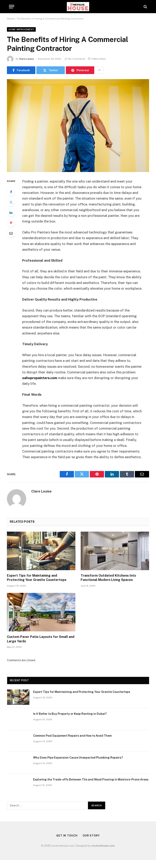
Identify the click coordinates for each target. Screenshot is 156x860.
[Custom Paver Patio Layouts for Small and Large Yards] (41, 612)
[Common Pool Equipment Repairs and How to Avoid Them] (18, 741)
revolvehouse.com (103, 845)
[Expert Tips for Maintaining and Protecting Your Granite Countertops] (41, 551)
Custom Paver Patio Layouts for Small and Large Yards (40, 639)
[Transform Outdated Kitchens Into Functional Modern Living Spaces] (115, 551)
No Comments (76, 58)
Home (10, 18)
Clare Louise (26, 58)
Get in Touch (67, 835)
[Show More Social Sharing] (99, 70)
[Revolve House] (78, 6)
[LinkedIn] (11, 213)
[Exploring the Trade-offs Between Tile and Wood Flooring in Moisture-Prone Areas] (18, 784)
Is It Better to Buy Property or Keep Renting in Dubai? (70, 713)
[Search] (145, 6)
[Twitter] (11, 202)
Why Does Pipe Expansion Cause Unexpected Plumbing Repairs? (78, 757)
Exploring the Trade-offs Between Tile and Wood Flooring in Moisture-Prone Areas (90, 779)
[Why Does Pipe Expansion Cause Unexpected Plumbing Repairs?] (18, 763)
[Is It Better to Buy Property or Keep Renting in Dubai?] (18, 719)
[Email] (11, 233)
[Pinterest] (11, 223)
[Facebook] (11, 192)
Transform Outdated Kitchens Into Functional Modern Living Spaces (108, 578)
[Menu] (11, 6)
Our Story (91, 835)
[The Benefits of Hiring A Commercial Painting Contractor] (78, 125)
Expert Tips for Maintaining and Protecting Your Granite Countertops (36, 578)
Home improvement (21, 29)
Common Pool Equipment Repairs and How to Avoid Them (72, 735)
